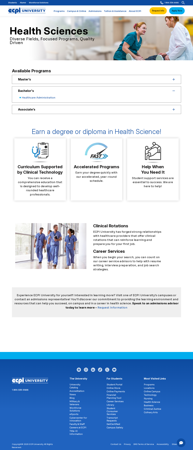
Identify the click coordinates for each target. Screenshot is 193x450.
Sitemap (176, 444)
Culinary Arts (151, 412)
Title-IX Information (76, 432)
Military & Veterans (75, 403)
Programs (59, 11)
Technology (150, 395)
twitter (107, 369)
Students (12, 3)
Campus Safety (115, 427)
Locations (149, 388)
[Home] (28, 10)
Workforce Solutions (38, 3)
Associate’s (26, 109)
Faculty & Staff (77, 424)
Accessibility (163, 444)
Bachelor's (26, 91)
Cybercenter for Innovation (78, 419)
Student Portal (114, 384)
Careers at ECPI (78, 427)
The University (78, 378)
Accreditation (77, 391)
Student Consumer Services (112, 411)
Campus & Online (76, 11)
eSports (74, 414)
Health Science (152, 402)
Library (110, 405)
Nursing (148, 398)
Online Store (113, 388)
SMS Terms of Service (143, 444)
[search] (183, 2)
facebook (79, 369)
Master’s (24, 79)
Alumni (23, 3)
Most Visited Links (155, 378)
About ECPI (135, 11)
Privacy (127, 444)
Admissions (95, 11)
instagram (86, 369)
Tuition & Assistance (115, 11)
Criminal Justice (152, 409)
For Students (114, 378)
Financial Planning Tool (114, 396)
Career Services (115, 401)
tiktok (100, 369)
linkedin (93, 369)
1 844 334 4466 (172, 3)
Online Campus (152, 391)
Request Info (158, 10)
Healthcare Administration (38, 97)
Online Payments (116, 391)
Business (148, 405)
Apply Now (177, 10)
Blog (72, 398)
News (73, 394)
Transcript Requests (112, 419)
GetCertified (113, 424)
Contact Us (116, 444)
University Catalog (75, 386)
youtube (114, 369)
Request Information (112, 307)
